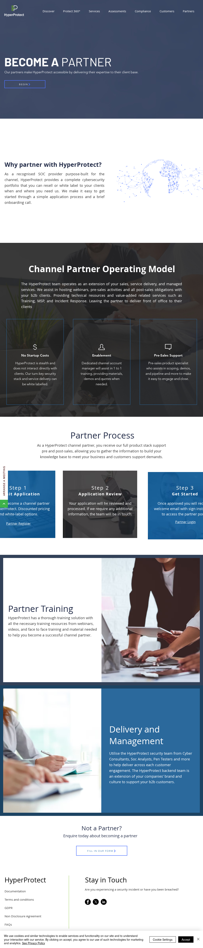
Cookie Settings (162, 939)
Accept (186, 939)
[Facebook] (88, 902)
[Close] (198, 939)
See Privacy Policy (33, 943)
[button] (48, 11)
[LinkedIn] (104, 902)
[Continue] (4, 504)
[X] (96, 902)
